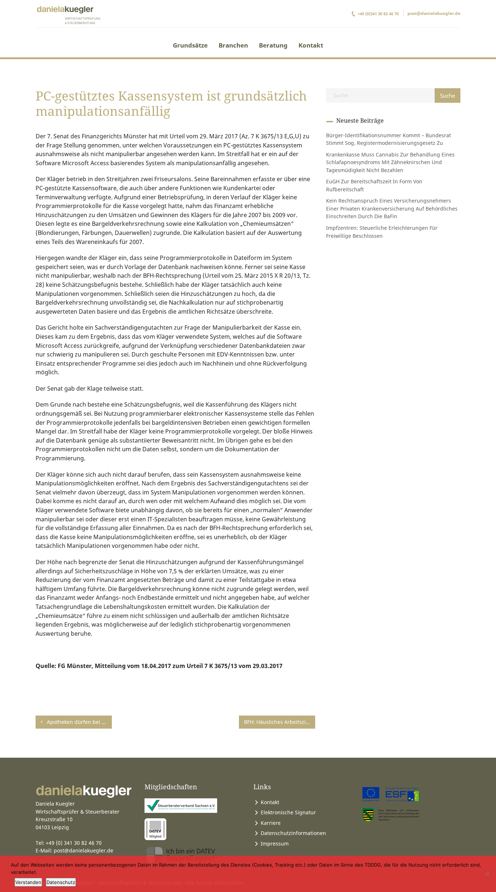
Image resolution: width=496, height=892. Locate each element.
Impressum (275, 843)
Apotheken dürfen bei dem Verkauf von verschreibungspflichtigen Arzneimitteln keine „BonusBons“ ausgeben (78, 721)
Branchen (233, 45)
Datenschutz (60, 882)
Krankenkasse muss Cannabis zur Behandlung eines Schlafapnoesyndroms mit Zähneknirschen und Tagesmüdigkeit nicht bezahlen (390, 162)
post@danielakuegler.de (433, 13)
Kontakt (310, 45)
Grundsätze (190, 45)
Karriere (271, 822)
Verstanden (28, 882)
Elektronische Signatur (288, 812)
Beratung (273, 45)
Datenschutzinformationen (293, 833)
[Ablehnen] (487, 873)
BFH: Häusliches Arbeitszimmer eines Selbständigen (279, 721)
